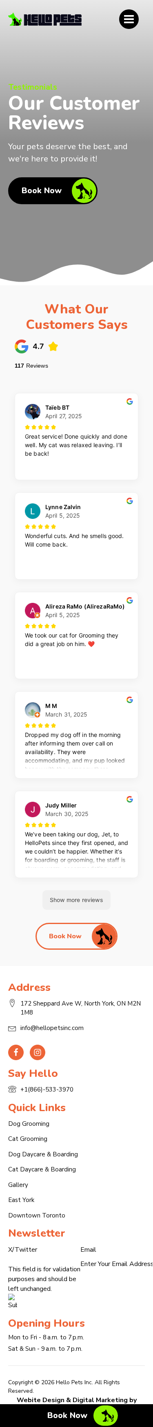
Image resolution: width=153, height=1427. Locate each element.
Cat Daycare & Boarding (42, 1169)
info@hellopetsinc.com (52, 1028)
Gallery (18, 1185)
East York (21, 1200)
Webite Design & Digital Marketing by (77, 1400)
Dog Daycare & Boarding (43, 1154)
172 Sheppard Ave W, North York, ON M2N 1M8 (80, 1008)
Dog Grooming (28, 1124)
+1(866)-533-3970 (46, 1089)
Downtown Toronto (36, 1215)
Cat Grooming (27, 1139)
